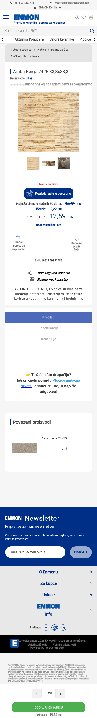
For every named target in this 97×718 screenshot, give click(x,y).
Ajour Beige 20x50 (54, 438)
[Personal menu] (76, 16)
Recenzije (48, 339)
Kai (29, 78)
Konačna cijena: (35, 216)
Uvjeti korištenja (37, 644)
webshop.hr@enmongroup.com (72, 2)
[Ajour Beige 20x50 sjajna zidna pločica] (24, 448)
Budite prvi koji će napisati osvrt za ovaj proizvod (58, 84)
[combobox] (43, 31)
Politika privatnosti (17, 539)
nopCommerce (54, 647)
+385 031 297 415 (24, 2)
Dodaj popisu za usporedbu (18, 246)
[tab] (48, 317)
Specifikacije (49, 328)
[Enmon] (13, 518)
